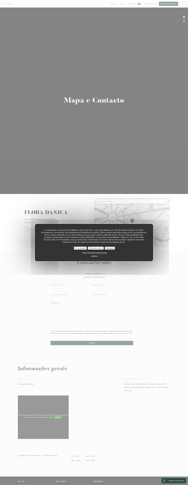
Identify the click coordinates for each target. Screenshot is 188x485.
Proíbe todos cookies (95, 248)
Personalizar (110, 248)
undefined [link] (94, 256)
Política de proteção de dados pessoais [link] (94, 253)
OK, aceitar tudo (80, 248)
